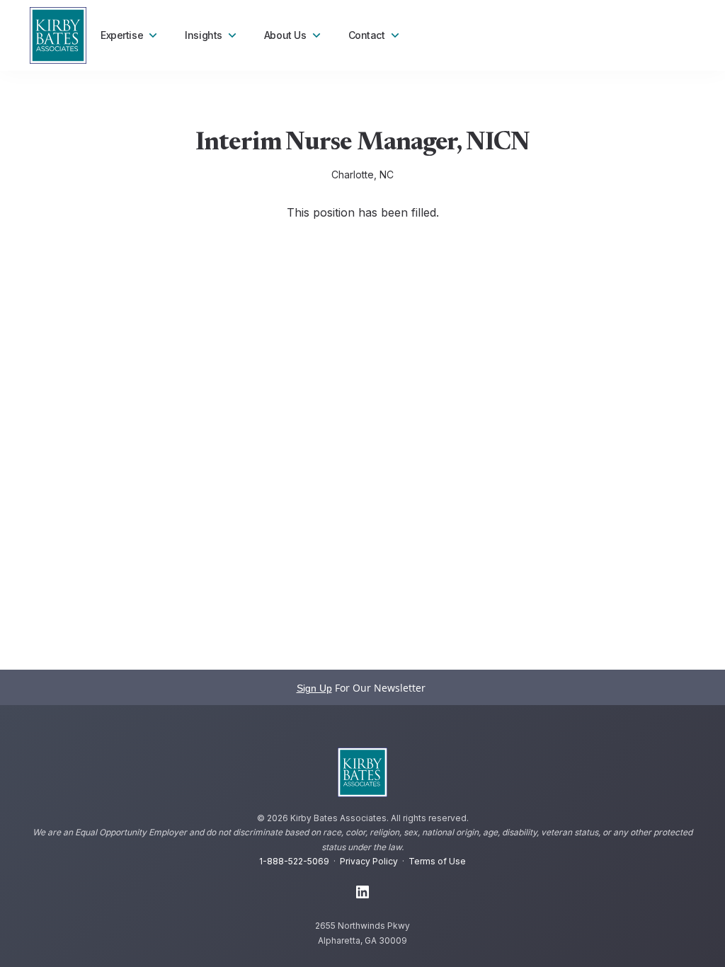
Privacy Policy (369, 861)
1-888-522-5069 (294, 861)
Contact (366, 35)
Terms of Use (437, 861)
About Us (285, 35)
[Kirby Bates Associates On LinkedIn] (362, 892)
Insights (203, 35)
